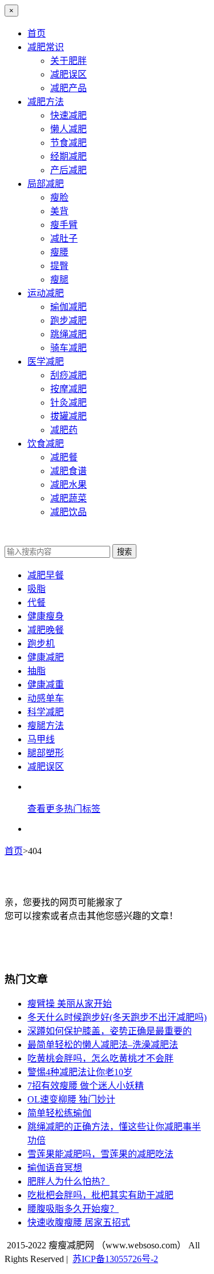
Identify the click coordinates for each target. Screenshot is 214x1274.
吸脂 (36, 589)
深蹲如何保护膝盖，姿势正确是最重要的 (109, 1031)
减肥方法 (45, 102)
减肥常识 (45, 47)
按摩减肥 (68, 389)
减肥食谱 (68, 471)
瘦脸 (59, 197)
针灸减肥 (68, 402)
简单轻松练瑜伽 (59, 1113)
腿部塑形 (45, 753)
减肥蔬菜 (68, 498)
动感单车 (45, 698)
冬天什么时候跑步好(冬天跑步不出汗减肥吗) (117, 1017)
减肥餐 (64, 457)
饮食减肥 (45, 443)
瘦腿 (59, 279)
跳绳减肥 (68, 334)
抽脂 (36, 671)
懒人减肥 (68, 129)
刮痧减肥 (68, 375)
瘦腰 (59, 252)
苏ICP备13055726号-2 (115, 1259)
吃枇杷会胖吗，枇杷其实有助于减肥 (100, 1195)
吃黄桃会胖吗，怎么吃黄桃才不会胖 (100, 1058)
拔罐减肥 (68, 416)
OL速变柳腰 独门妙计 (71, 1099)
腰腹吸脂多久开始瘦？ (73, 1209)
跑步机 (41, 643)
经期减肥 (68, 156)
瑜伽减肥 (68, 307)
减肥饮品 (68, 512)
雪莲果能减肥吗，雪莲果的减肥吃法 (100, 1154)
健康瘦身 (45, 616)
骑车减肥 (68, 348)
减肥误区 (68, 74)
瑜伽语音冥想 (54, 1168)
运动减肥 (45, 293)
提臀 (59, 266)
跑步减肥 (68, 320)
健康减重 (45, 684)
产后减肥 (68, 170)
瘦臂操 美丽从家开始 (69, 1003)
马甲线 (41, 739)
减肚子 (64, 238)
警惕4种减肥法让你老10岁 (79, 1072)
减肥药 (64, 430)
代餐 (36, 602)
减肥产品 (68, 88)
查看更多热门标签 (63, 809)
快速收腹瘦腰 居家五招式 (78, 1222)
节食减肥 (68, 143)
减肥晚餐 (45, 630)
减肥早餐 (45, 575)
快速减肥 (68, 115)
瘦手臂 (64, 225)
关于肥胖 (68, 61)
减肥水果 (68, 484)
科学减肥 (45, 712)
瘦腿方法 (45, 725)
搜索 (124, 552)
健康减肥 (45, 657)
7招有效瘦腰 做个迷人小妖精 (85, 1086)
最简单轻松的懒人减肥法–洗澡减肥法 (102, 1045)
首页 (36, 33)
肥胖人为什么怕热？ (68, 1181)
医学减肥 (45, 361)
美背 (59, 211)
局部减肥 (45, 184)
